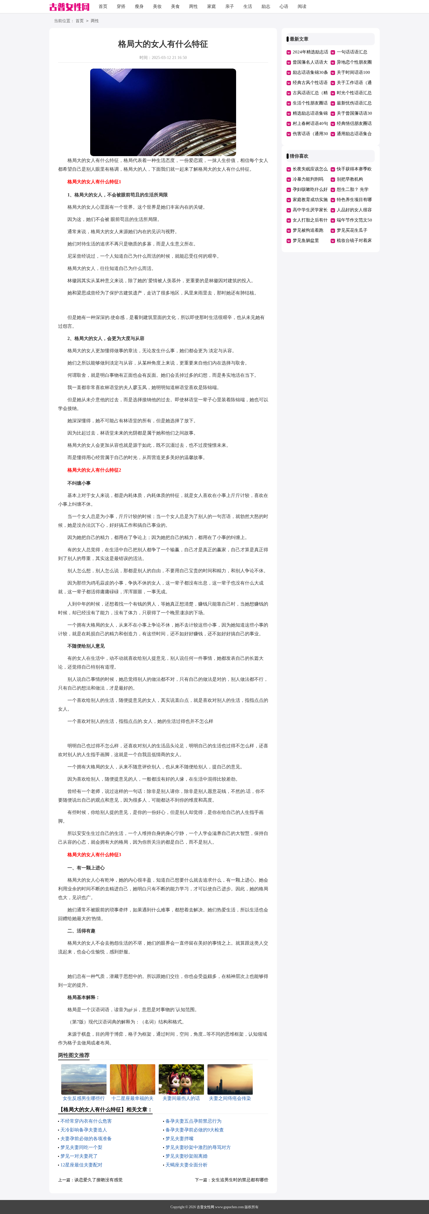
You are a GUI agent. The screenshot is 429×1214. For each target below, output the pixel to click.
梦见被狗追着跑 (308, 230)
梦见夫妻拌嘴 (179, 1138)
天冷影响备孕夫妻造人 (83, 1129)
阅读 (302, 6)
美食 (175, 6)
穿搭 (121, 6)
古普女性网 (205, 1207)
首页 (103, 6)
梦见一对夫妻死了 (79, 1156)
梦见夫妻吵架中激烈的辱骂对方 (198, 1147)
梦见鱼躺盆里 (306, 240)
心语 (284, 6)
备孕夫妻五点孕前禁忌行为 (193, 1121)
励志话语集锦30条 (310, 72)
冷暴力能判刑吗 (308, 179)
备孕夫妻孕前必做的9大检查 (194, 1129)
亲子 (229, 6)
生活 (247, 6)
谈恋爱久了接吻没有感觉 (98, 1180)
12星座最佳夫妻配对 (81, 1164)
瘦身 (139, 6)
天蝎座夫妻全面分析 (186, 1164)
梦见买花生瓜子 (352, 230)
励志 (265, 6)
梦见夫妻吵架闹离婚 (186, 1156)
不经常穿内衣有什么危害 (86, 1121)
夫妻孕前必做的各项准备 (86, 1138)
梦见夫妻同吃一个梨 (81, 1147)
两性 (193, 6)
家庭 (211, 6)
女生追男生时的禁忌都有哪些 (239, 1180)
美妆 (157, 6)
